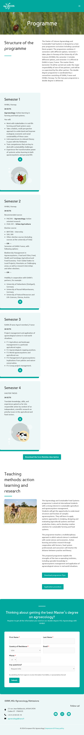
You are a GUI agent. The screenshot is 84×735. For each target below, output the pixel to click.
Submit (14, 680)
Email (46, 646)
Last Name (48, 637)
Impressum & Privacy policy (54, 728)
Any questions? (15, 665)
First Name (14, 637)
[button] (42, 457)
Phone (12, 655)
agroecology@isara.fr (16, 718)
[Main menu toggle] (79, 6)
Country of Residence (18, 646)
